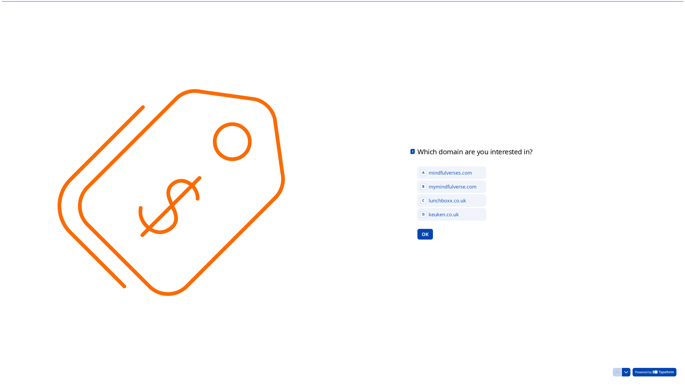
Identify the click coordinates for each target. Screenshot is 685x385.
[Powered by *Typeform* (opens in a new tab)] (654, 372)
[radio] (451, 173)
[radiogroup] (451, 193)
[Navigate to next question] (626, 372)
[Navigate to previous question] (617, 372)
